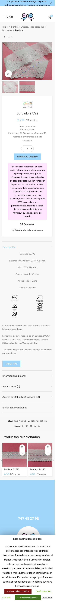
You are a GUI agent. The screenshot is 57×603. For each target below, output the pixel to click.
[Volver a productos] (8, 37)
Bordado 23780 (11, 469)
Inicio (5, 26)
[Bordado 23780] (14, 455)
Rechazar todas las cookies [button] (18, 591)
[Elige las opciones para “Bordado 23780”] (22, 447)
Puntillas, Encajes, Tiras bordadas (27, 26)
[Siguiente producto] (12, 37)
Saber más (11, 363)
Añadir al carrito (27, 156)
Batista (19, 30)
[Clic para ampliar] (8, 73)
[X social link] (27, 426)
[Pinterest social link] (31, 426)
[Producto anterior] (4, 37)
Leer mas (47, 597)
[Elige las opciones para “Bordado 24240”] (48, 447)
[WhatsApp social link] (39, 426)
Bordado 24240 (37, 469)
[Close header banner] (51, 3)
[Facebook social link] (23, 426)
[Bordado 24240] (40, 455)
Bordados (7, 30)
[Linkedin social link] (35, 426)
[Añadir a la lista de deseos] (22, 453)
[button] (5, 61)
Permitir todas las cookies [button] (27, 598)
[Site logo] (27, 17)
